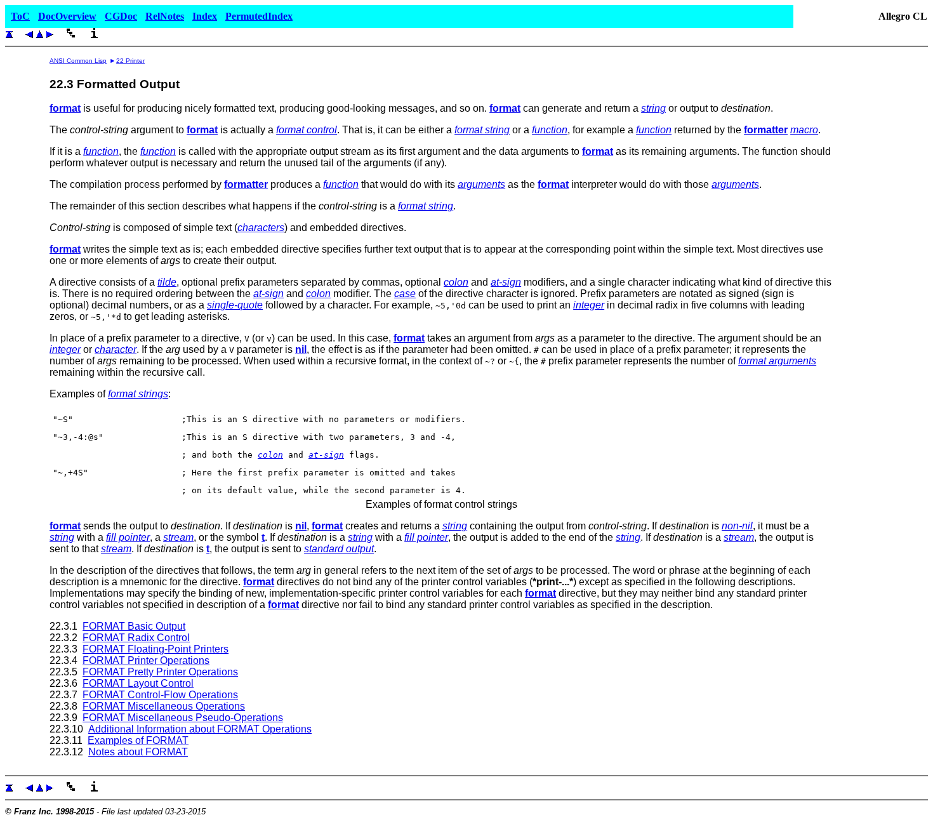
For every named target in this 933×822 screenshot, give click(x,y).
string (653, 108)
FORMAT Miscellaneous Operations (164, 706)
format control (306, 129)
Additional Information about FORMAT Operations (200, 729)
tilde (166, 282)
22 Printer (130, 60)
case (405, 293)
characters (260, 227)
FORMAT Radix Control (136, 637)
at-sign (506, 282)
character (115, 349)
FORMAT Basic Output (134, 626)
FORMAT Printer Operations (146, 660)
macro (804, 129)
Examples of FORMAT (138, 740)
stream (178, 537)
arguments (481, 184)
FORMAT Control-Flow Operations (160, 694)
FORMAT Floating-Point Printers (155, 649)
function (549, 129)
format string (482, 129)
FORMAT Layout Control (138, 683)
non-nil (737, 525)
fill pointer (128, 537)
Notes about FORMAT (138, 751)
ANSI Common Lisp (78, 60)
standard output (339, 548)
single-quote (235, 305)
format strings (138, 393)
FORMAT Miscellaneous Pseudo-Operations (183, 717)
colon (456, 282)
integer (588, 305)
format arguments (777, 360)
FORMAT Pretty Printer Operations (160, 671)
